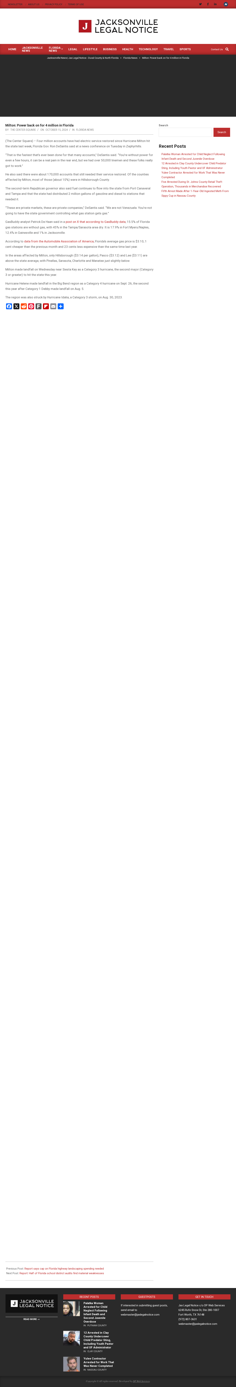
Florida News (85, 129)
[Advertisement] (118, 89)
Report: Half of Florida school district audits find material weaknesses (62, 1273)
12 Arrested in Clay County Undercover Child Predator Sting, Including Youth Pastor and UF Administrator (98, 1340)
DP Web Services (141, 1381)
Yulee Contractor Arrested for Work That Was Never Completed (99, 1362)
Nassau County (97, 1369)
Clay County (95, 1351)
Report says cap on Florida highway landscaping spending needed (64, 1268)
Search (163, 125)
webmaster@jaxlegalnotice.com (197, 1324)
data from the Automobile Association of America (59, 241)
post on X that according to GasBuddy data (96, 222)
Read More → (31, 1319)
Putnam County (97, 1325)
